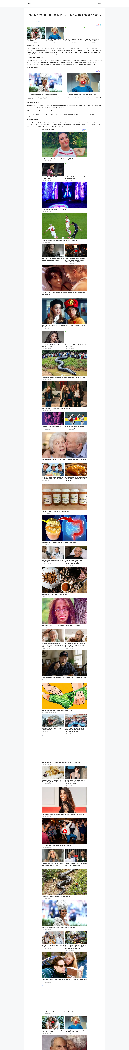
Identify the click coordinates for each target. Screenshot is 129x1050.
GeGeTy (30, 3)
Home (99, 3)
